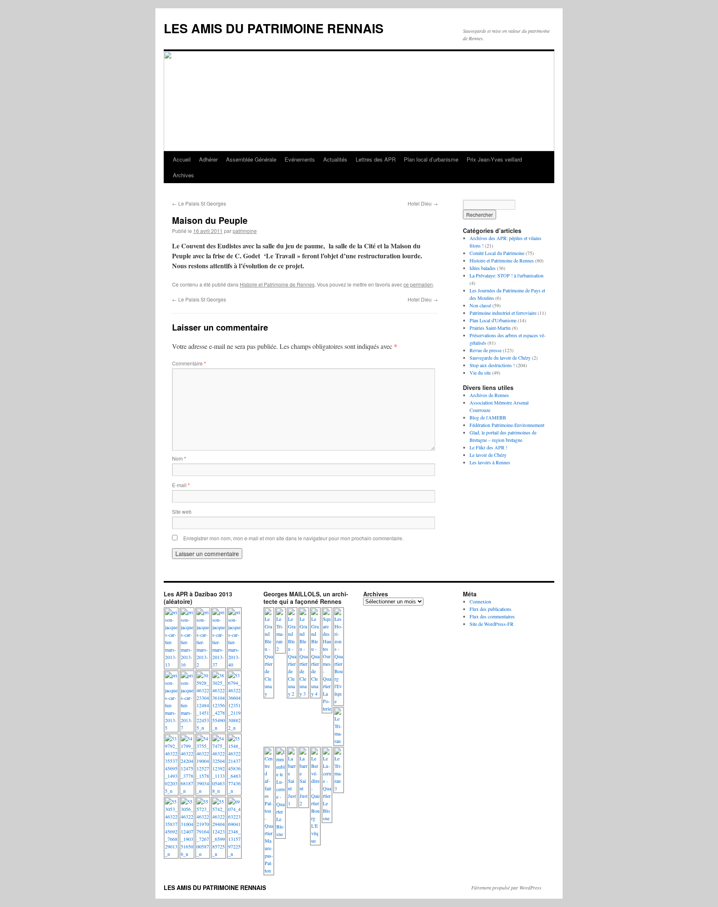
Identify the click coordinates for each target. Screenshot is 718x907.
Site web (182, 511)
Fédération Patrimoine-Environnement (507, 425)
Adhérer (208, 159)
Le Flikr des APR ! (488, 447)
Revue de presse (486, 350)
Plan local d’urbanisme (431, 159)
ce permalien (418, 284)
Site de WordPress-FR (492, 623)
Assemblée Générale (251, 159)
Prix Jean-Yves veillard (494, 159)
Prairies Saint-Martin (490, 327)
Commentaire (189, 363)
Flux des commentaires (492, 616)
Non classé (480, 305)
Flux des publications (490, 608)
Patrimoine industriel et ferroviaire (503, 312)
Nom (179, 458)
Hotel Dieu (423, 203)
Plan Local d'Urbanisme (493, 320)
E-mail (181, 484)
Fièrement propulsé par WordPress (506, 887)
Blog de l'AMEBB (488, 417)
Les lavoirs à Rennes (490, 462)
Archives (183, 175)
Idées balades (483, 268)
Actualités (335, 159)
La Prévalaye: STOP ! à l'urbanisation (506, 275)
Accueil (182, 159)
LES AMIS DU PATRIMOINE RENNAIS (274, 28)
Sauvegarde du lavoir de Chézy (500, 357)
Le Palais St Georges (199, 203)
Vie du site (480, 372)
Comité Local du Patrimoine (497, 253)
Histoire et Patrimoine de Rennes (277, 284)
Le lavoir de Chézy (488, 454)
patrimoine (245, 230)
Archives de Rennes (489, 395)
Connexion (480, 601)
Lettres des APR (376, 159)
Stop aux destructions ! (492, 365)
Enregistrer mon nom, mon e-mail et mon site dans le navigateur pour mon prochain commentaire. (293, 538)
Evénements (300, 159)
